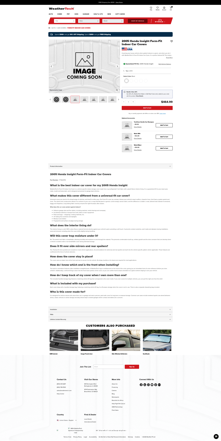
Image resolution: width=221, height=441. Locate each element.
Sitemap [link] (130, 437)
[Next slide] (118, 99)
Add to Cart (147, 108)
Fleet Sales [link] (115, 410)
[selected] (126, 81)
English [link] (71, 420)
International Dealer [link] (90, 422)
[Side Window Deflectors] (126, 340)
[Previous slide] (50, 99)
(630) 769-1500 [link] (61, 387)
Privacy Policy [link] (77, 437)
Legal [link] (85, 437)
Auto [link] (54, 28)
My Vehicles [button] (159, 22)
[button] (157, 9)
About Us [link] (114, 384)
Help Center (60, 394)
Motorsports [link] (115, 397)
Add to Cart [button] (164, 125)
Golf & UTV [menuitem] (98, 14)
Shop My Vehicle (137, 21)
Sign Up (132, 367)
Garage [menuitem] (86, 14)
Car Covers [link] (61, 28)
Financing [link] (115, 387)
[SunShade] (157, 340)
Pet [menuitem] (68, 14)
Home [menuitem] (59, 14)
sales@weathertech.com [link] (64, 390)
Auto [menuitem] (51, 14)
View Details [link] (137, 127)
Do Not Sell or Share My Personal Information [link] (112, 437)
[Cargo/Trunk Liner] (95, 340)
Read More (169, 58)
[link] (49, 28)
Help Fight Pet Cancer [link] (118, 404)
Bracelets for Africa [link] (117, 400)
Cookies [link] (137, 437)
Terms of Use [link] (67, 437)
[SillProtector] (64, 340)
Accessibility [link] (93, 437)
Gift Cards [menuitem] (120, 14)
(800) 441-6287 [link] (61, 384)
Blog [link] (113, 394)
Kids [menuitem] (76, 14)
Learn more (163, 113)
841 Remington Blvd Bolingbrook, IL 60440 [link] (91, 385)
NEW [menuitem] (109, 14)
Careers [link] (114, 390)
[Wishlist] (172, 41)
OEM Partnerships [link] (117, 407)
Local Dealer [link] (88, 419)
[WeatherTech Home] (61, 9)
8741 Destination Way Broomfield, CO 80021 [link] (91, 390)
